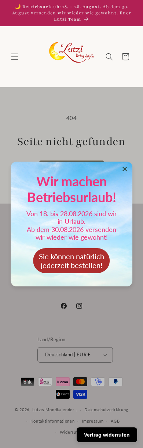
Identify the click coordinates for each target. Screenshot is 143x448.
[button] (15, 57)
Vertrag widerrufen (107, 435)
